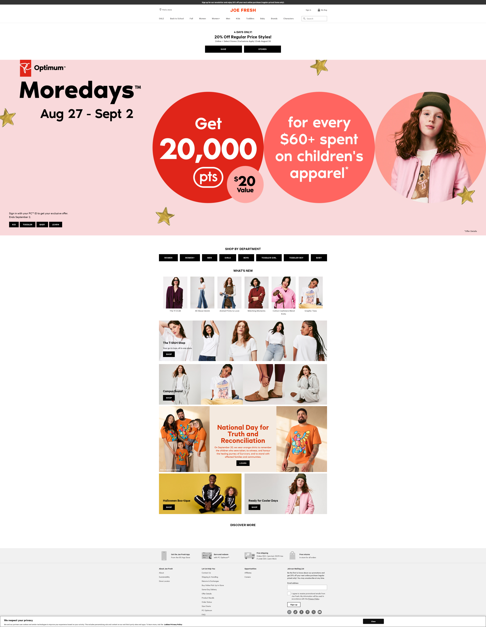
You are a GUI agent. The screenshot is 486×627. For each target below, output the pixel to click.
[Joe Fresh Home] (243, 10)
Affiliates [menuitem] (248, 572)
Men (228, 18)
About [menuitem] (161, 572)
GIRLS (228, 257)
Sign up (293, 604)
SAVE (223, 49)
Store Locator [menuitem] (164, 581)
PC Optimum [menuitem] (207, 610)
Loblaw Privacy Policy (173, 624)
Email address (292, 583)
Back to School (177, 18)
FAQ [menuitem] (203, 614)
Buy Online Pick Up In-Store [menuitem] (213, 585)
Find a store (167, 9)
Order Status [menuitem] (207, 602)
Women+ (216, 18)
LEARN (55, 224)
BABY (42, 224)
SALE (161, 18)
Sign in (308, 10)
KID (14, 224)
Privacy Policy (313, 598)
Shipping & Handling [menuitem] (210, 577)
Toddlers (250, 18)
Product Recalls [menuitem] (208, 597)
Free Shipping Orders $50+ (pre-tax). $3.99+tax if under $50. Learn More (243, 2)
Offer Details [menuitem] (207, 593)
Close (373, 621)
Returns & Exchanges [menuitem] (210, 581)
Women (202, 18)
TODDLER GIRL (268, 257)
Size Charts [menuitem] (206, 606)
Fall (191, 18)
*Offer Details (470, 231)
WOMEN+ (190, 257)
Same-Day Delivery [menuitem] (209, 589)
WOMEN (168, 257)
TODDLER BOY (296, 257)
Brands (274, 18)
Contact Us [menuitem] (206, 572)
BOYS (246, 257)
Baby (262, 18)
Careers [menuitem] (248, 577)
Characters (288, 18)
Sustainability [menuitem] (164, 577)
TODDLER (27, 224)
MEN (209, 257)
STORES (262, 49)
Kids (238, 18)
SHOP (169, 354)
